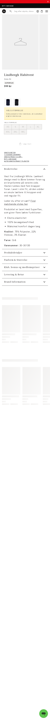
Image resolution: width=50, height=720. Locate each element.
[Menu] (46, 11)
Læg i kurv (27, 144)
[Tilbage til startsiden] (4, 11)
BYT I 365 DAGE (7, 6)
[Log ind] (37, 11)
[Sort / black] (17, 102)
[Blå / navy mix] (8, 102)
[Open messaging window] (43, 713)
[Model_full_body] (20, 42)
